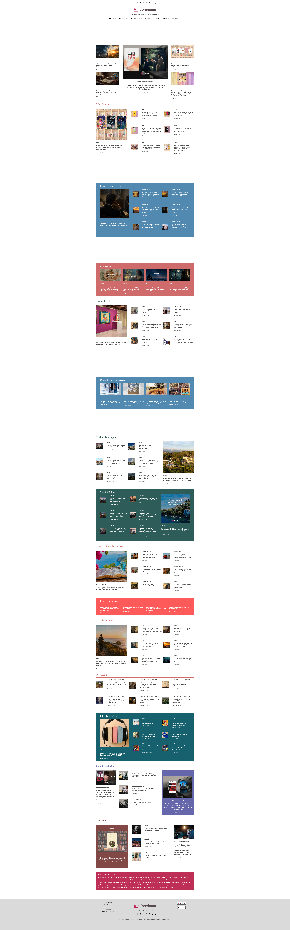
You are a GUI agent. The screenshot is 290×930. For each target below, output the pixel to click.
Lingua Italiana (101, 87)
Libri (172, 60)
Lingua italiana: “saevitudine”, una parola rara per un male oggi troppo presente (109, 608)
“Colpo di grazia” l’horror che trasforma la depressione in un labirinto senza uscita (183, 129)
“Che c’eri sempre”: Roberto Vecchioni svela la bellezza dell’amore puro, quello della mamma (150, 226)
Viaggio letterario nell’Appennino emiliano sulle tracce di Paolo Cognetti (147, 515)
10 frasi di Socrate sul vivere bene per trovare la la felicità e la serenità (182, 630)
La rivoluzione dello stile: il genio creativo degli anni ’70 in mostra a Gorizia (111, 343)
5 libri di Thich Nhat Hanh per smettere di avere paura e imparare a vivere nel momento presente (182, 148)
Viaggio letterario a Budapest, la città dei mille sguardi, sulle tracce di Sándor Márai (118, 515)
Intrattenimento (142, 81)
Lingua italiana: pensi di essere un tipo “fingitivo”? (133, 607)
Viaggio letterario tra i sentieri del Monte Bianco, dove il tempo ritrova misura (118, 500)
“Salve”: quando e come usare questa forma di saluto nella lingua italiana (182, 571)
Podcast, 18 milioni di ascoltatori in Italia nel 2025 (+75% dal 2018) (112, 754)
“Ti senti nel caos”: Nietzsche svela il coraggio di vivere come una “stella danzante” (106, 65)
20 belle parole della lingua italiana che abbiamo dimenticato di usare (110, 588)
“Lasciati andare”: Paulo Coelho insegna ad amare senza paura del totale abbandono (151, 194)
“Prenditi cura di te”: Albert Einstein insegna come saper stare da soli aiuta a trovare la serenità (150, 210)
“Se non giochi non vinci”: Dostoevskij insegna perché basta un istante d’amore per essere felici (180, 226)
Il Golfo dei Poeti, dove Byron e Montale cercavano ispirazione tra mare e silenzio (177, 479)
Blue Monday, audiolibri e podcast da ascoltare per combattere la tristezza (179, 723)
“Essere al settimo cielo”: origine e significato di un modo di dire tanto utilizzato (116, 701)
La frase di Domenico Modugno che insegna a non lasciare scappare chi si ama (183, 645)
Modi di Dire (120, 680)
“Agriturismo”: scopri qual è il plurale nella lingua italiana (150, 585)
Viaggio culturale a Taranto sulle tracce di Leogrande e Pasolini (116, 446)
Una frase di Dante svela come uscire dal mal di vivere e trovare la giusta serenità (151, 645)
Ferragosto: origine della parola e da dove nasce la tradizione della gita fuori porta (116, 684)
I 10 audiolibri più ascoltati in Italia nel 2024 (180, 735)
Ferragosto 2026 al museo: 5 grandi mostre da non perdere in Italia (150, 310)
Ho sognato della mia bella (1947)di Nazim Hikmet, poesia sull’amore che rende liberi (179, 289)
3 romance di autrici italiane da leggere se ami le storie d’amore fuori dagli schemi (151, 147)
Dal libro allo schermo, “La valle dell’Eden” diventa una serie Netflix (144, 789)
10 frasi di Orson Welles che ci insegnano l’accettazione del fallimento (156, 829)
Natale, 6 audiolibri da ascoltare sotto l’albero (148, 735)
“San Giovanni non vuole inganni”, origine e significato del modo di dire (150, 701)
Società (109, 442)
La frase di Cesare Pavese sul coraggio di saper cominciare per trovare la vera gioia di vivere (111, 663)
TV (108, 787)
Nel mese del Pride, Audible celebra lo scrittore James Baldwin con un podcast (150, 748)
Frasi (175, 581)
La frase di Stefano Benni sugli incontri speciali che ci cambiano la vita (183, 660)
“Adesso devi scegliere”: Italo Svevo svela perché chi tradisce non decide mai (114, 224)
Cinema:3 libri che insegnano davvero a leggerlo (155, 856)
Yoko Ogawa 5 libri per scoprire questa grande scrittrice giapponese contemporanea (181, 65)
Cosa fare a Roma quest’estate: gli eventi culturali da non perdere (156, 842)
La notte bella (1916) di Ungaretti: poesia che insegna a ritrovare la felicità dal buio (156, 289)
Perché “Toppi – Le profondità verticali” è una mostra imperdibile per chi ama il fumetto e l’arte (184, 341)
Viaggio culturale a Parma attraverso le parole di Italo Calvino (114, 476)
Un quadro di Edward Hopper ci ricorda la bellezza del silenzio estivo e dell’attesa (110, 402)
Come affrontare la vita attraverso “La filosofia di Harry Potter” (179, 748)
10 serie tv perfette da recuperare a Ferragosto (141, 803)
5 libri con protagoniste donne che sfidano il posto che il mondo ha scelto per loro (184, 114)
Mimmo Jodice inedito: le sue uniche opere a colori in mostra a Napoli (183, 310)
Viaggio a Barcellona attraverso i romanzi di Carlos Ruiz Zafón (148, 499)
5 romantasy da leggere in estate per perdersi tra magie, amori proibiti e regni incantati (109, 147)
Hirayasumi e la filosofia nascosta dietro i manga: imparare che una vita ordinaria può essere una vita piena (151, 130)
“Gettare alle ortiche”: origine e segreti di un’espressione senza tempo (181, 701)
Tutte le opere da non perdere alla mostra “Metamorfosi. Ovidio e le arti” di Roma (183, 325)
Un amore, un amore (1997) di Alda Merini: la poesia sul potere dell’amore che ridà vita (133, 289)
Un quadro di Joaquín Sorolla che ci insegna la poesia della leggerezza (133, 402)
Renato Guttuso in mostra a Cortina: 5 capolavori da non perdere (149, 340)
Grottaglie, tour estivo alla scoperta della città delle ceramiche (145, 446)
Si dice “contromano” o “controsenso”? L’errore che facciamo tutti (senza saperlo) (182, 556)
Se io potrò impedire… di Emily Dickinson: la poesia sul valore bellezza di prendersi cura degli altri (110, 289)
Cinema (150, 81)
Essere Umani (100, 60)
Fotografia (177, 306)
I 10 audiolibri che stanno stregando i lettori (149, 722)
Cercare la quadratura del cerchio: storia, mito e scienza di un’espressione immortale (183, 684)
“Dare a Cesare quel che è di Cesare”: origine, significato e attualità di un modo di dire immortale (148, 685)
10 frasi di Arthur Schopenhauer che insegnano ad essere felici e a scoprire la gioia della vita (151, 660)
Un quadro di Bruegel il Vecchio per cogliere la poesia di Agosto (156, 402)
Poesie (102, 283)
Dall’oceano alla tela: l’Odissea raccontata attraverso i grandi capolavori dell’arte (177, 402)
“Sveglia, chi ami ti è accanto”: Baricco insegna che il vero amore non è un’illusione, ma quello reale (181, 210)
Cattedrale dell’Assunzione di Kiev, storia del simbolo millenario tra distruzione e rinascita (148, 461)
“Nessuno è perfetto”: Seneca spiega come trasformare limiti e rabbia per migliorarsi (180, 194)
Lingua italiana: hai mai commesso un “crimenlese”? (179, 607)
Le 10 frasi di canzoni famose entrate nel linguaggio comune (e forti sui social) (183, 586)
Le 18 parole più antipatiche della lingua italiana (151, 570)
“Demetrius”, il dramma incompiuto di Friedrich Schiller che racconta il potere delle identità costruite (112, 860)
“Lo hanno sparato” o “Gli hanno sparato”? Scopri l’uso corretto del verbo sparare (106, 92)
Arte (97, 339)
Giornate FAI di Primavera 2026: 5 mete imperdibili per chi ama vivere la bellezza (148, 476)
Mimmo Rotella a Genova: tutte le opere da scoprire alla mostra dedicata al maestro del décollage (151, 325)
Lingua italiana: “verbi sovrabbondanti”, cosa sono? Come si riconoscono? (156, 608)
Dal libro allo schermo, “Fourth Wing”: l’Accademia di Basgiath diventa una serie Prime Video (144, 775)
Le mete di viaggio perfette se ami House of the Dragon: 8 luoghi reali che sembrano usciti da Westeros (118, 531)
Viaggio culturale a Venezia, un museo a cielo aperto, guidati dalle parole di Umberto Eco (116, 461)
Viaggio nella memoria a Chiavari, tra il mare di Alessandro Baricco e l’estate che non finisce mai (147, 531)
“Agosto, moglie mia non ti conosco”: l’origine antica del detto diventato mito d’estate (152, 556)
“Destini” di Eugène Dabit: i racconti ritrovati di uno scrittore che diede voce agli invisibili (151, 114)
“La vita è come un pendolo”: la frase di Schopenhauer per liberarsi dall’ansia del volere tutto (152, 630)
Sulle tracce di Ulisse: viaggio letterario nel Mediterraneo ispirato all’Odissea (175, 530)
